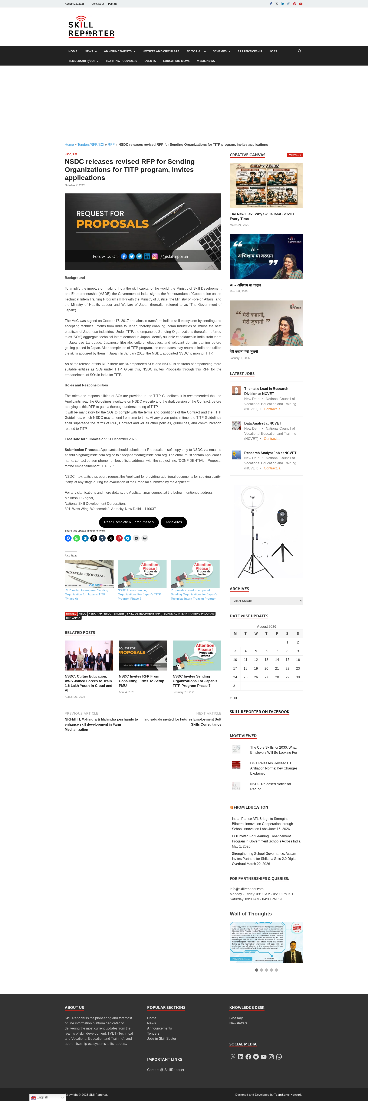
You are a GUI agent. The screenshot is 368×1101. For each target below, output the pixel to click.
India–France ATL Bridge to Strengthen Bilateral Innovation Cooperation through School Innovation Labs (262, 824)
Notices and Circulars (160, 51)
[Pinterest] (294, 3)
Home (72, 51)
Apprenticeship (249, 51)
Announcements (118, 51)
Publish (112, 3)
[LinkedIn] (282, 3)
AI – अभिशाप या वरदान (245, 285)
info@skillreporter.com (246, 889)
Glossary (236, 1018)
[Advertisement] (184, 104)
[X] (233, 1056)
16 (298, 660)
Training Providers (121, 61)
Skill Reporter (98, 1094)
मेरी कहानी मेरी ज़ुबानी (244, 352)
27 (266, 677)
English (42, 1097)
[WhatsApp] (279, 1056)
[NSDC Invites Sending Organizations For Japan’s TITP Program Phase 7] (197, 657)
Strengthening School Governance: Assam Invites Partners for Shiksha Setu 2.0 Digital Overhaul (264, 859)
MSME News (206, 61)
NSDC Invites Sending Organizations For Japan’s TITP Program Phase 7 (139, 594)
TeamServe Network (288, 1094)
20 (266, 668)
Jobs (273, 51)
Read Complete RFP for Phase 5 (129, 522)
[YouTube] (300, 3)
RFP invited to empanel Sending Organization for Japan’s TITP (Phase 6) (86, 594)
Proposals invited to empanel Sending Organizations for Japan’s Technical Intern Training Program (194, 594)
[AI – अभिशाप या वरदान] (266, 256)
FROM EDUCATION (251, 807)
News (89, 51)
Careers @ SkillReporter (165, 1070)
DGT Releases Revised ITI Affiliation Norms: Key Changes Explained (274, 768)
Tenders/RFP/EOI (81, 61)
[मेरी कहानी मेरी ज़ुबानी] (266, 323)
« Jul (233, 698)
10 (235, 660)
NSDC (68, 154)
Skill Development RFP (143, 613)
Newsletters (238, 1023)
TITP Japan (73, 617)
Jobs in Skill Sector (161, 1038)
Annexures (173, 522)
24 (235, 677)
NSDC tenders (114, 613)
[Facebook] (270, 3)
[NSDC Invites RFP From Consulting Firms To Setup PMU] (143, 657)
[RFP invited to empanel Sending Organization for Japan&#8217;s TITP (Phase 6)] (89, 574)
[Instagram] (288, 3)
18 (245, 668)
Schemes (220, 51)
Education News (176, 61)
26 (256, 677)
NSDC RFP (95, 613)
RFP (111, 144)
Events (150, 61)
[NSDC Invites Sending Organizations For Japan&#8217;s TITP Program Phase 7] (142, 574)
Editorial (194, 51)
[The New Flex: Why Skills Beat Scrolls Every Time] (266, 185)
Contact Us (98, 3)
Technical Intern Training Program (188, 613)
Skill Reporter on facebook (259, 711)
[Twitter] (276, 3)
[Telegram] (256, 1056)
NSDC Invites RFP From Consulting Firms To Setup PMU (141, 681)
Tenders (153, 1033)
